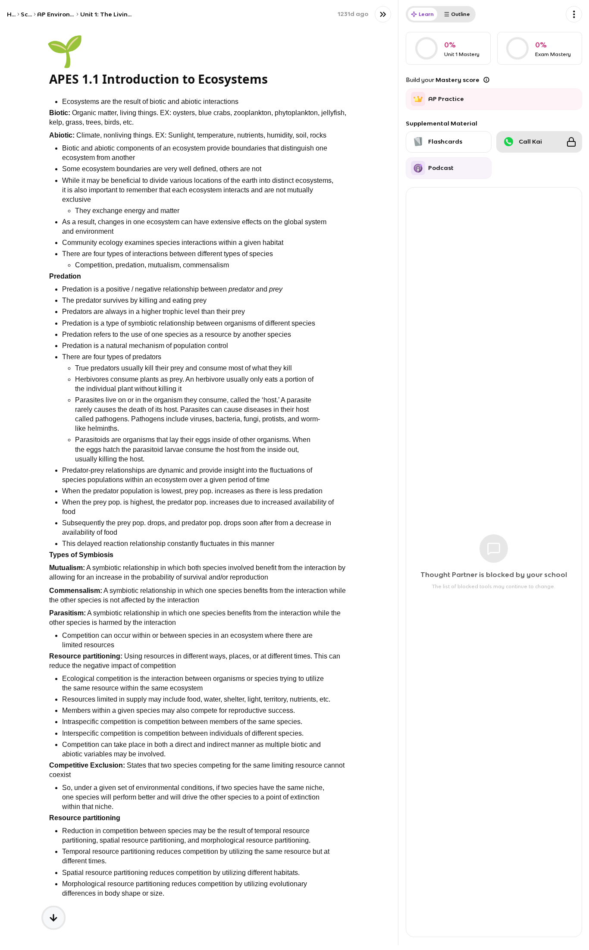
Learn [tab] (426, 14)
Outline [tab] (460, 14)
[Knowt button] (383, 14)
